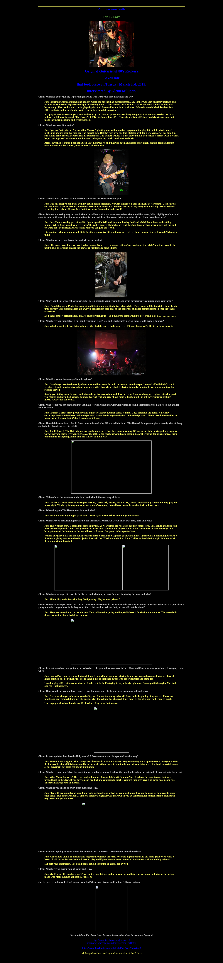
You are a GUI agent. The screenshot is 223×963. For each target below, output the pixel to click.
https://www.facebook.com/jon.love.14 (111, 940)
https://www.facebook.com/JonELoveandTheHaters (111, 943)
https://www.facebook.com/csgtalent (100, 948)
